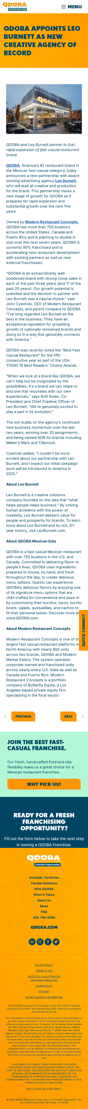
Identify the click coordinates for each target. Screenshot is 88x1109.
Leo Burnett (65, 181)
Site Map (44, 991)
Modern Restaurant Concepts (51, 222)
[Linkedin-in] (32, 941)
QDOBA (13, 165)
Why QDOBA (44, 889)
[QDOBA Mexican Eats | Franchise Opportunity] (15, 6)
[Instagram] (40, 941)
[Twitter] (56, 941)
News (44, 906)
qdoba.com (44, 927)
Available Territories (44, 877)
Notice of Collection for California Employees (44, 978)
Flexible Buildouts (44, 883)
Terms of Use (44, 970)
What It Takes (44, 895)
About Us (44, 900)
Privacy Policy (44, 965)
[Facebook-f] (48, 941)
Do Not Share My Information (44, 997)
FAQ (44, 912)
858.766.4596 (44, 917)
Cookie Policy (44, 985)
